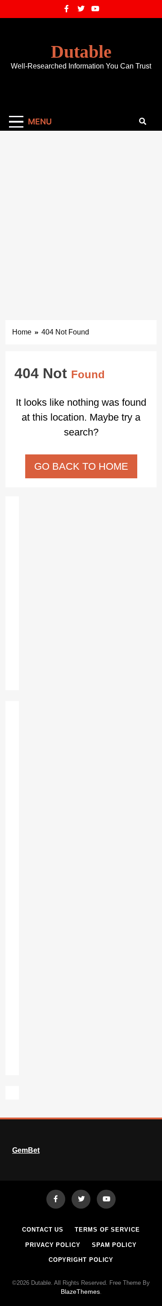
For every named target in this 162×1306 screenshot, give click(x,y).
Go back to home (81, 466)
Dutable (81, 51)
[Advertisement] (81, 216)
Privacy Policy (53, 1245)
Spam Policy (114, 1245)
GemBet (26, 1150)
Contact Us (42, 1229)
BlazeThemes (80, 1291)
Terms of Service (107, 1229)
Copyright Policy (81, 1259)
